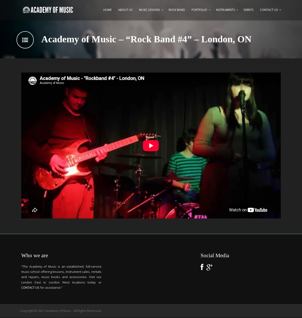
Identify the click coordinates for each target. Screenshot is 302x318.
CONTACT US (30, 287)
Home (107, 10)
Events (248, 10)
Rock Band (177, 10)
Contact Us (269, 10)
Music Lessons (149, 10)
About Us (125, 10)
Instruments (225, 10)
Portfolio (199, 10)
